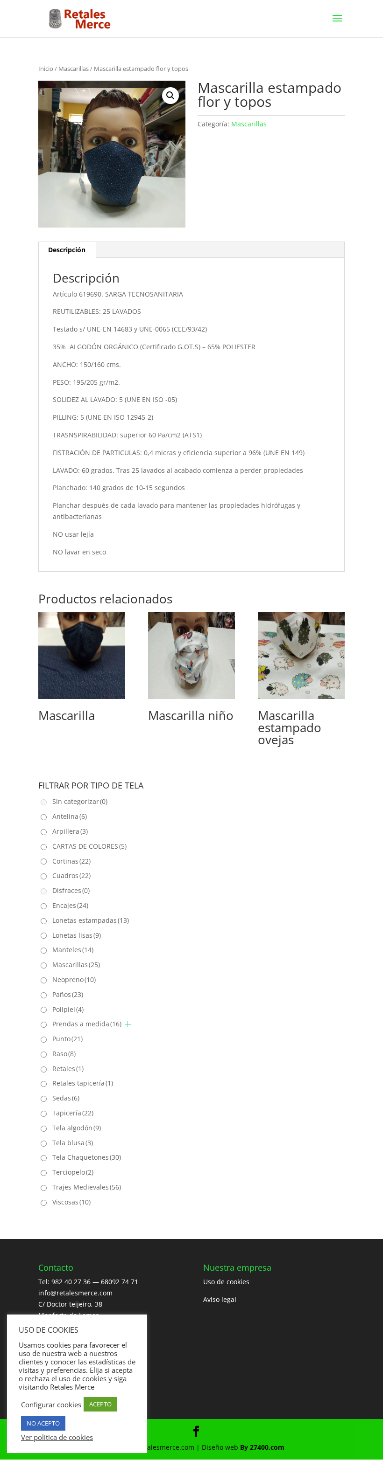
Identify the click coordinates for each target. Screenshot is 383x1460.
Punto (67, 1038)
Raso (64, 1053)
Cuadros (71, 875)
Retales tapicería (82, 1083)
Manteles (72, 949)
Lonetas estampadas (90, 920)
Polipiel (68, 1009)
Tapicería (72, 1112)
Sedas (65, 1097)
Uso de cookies (226, 1281)
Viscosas (71, 1201)
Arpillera (70, 831)
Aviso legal (219, 1299)
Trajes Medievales (86, 1187)
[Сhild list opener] (128, 1024)
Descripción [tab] (66, 249)
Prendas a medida (86, 1023)
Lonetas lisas (76, 935)
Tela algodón (76, 1127)
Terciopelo (72, 1172)
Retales (68, 1068)
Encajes (70, 905)
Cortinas (71, 861)
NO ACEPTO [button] (43, 1423)
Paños (67, 994)
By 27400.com (262, 1447)
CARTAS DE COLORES (89, 846)
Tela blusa (72, 1142)
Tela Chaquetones (86, 1157)
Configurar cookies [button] (51, 1404)
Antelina (69, 816)
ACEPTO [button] (100, 1404)
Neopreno (74, 979)
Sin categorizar (79, 801)
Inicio (45, 68)
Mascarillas (73, 68)
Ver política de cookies (57, 1437)
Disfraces (71, 890)
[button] (170, 95)
